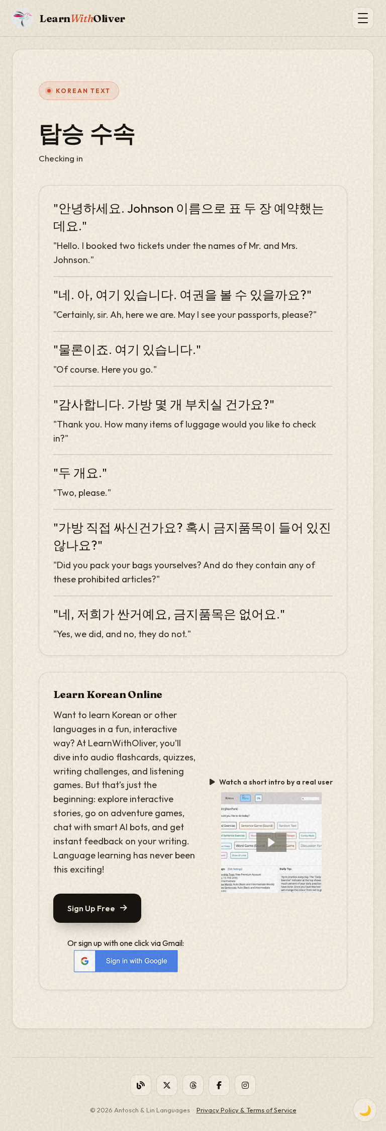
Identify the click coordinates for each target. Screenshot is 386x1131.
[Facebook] (219, 1085)
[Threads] (193, 1085)
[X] (166, 1085)
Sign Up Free (91, 908)
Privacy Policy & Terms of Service (247, 1110)
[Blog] (140, 1085)
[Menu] (363, 18)
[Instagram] (245, 1085)
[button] (271, 842)
